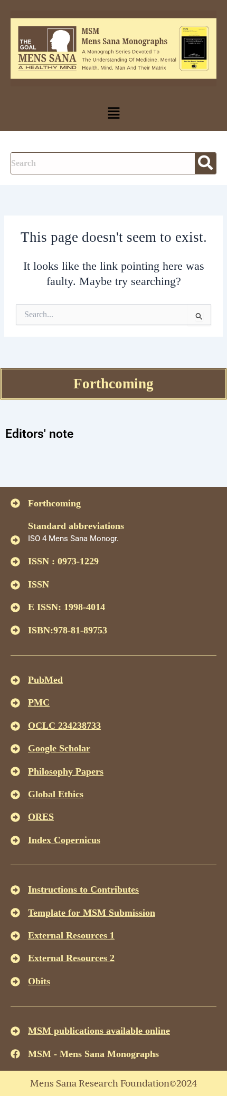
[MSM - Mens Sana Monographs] (15, 1054)
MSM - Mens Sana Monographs (93, 1054)
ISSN (38, 584)
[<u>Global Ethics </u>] (15, 794)
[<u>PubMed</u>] (15, 680)
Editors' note (39, 434)
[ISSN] (15, 585)
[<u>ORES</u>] (15, 817)
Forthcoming (113, 384)
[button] (113, 113)
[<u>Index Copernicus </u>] (15, 840)
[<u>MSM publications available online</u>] (15, 1031)
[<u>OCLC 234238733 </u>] (15, 726)
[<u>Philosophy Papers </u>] (15, 771)
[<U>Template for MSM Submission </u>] (15, 912)
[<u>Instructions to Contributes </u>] (15, 890)
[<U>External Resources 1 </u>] (15, 936)
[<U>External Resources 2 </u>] (15, 958)
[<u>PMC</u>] (15, 703)
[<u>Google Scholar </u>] (15, 749)
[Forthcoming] (15, 503)
